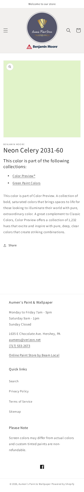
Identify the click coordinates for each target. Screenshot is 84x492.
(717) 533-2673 (19, 346)
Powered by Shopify (63, 484)
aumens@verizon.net (25, 340)
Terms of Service (20, 401)
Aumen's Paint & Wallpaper (35, 484)
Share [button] (13, 245)
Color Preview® (24, 176)
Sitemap (15, 412)
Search (14, 381)
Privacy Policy (18, 391)
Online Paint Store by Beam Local (34, 355)
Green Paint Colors (27, 183)
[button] (6, 30)
